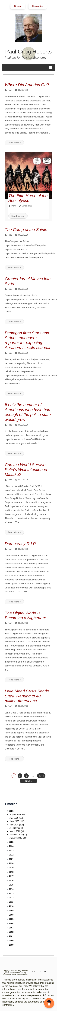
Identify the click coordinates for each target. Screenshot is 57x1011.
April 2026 (14, 828)
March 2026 (15, 831)
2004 (11, 923)
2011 (11, 902)
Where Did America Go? (27, 84)
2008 (11, 915)
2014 (11, 889)
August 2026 (15, 814)
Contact (44, 971)
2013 (11, 893)
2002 (11, 932)
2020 (11, 863)
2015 (11, 885)
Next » (28, 781)
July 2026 (14, 818)
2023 (11, 850)
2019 (11, 867)
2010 (11, 906)
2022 (11, 855)
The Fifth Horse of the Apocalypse (28, 198)
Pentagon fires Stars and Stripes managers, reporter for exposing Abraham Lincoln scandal (27, 340)
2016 (11, 880)
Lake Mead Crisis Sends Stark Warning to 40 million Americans (27, 696)
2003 (11, 928)
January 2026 (16, 838)
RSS (34, 971)
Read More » (14, 142)
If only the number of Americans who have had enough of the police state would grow (28, 412)
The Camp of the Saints (26, 229)
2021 (11, 859)
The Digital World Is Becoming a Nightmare (25, 615)
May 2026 (14, 825)
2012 (11, 898)
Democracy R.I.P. (20, 543)
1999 (11, 945)
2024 (11, 846)
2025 (11, 842)
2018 (11, 872)
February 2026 (16, 834)
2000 (11, 940)
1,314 (41, 775)
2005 (11, 919)
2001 (11, 936)
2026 (11, 811)
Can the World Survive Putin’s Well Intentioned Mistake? (26, 469)
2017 (11, 876)
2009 (11, 910)
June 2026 (14, 821)
